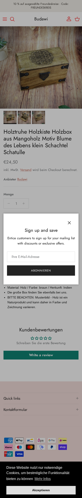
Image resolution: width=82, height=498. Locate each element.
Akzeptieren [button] (41, 490)
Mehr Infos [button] (43, 479)
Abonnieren (41, 270)
